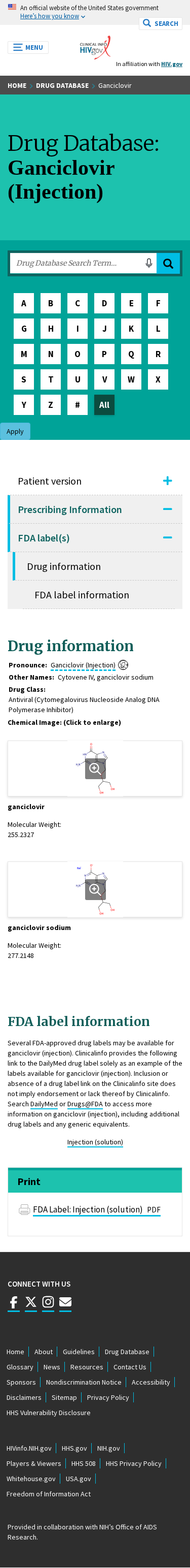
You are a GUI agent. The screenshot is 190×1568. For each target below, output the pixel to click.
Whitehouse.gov (31, 1478)
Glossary (20, 1366)
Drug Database (62, 85)
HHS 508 (83, 1463)
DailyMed (44, 1103)
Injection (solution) (95, 1141)
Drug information (64, 566)
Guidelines (79, 1351)
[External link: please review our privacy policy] (14, 1306)
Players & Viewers (34, 1463)
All (104, 404)
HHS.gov (74, 1448)
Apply (168, 263)
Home (17, 85)
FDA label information (81, 594)
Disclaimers (24, 1397)
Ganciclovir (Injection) (83, 664)
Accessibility (151, 1382)
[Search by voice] (149, 263)
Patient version (50, 480)
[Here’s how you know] (95, 12)
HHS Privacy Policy (134, 1463)
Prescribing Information (70, 509)
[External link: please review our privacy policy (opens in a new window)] (31, 1306)
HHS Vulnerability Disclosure (49, 1412)
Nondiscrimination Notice (84, 1382)
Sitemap (64, 1397)
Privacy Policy (108, 1397)
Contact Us (129, 1366)
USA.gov (78, 1478)
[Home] (95, 45)
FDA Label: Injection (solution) (97, 1209)
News (52, 1366)
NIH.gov (108, 1448)
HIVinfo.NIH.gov (29, 1448)
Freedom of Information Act (49, 1493)
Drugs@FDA (85, 1103)
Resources (86, 1366)
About (43, 1351)
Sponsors (21, 1382)
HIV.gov (171, 64)
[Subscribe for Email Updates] (65, 1306)
